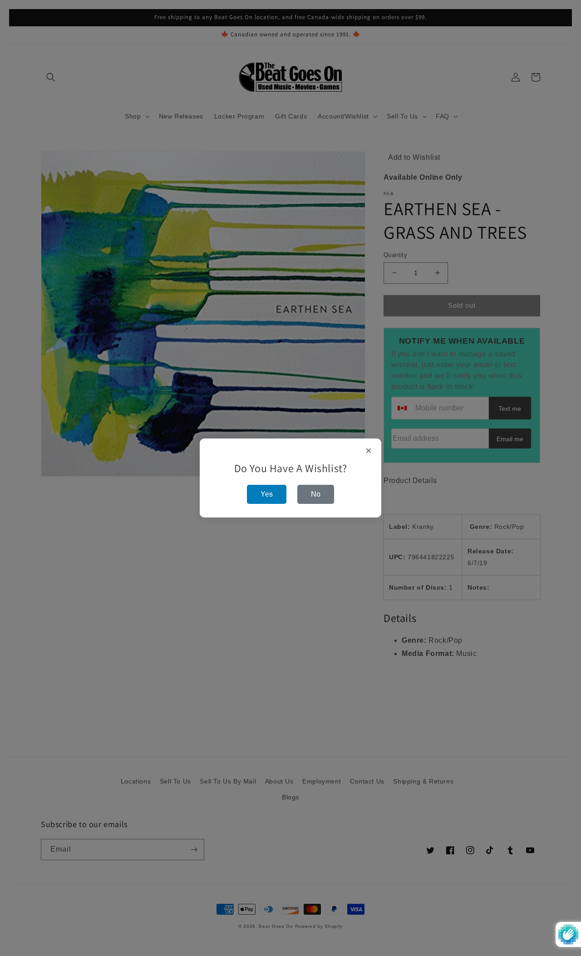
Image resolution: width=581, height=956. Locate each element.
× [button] (368, 450)
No (315, 494)
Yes (267, 494)
